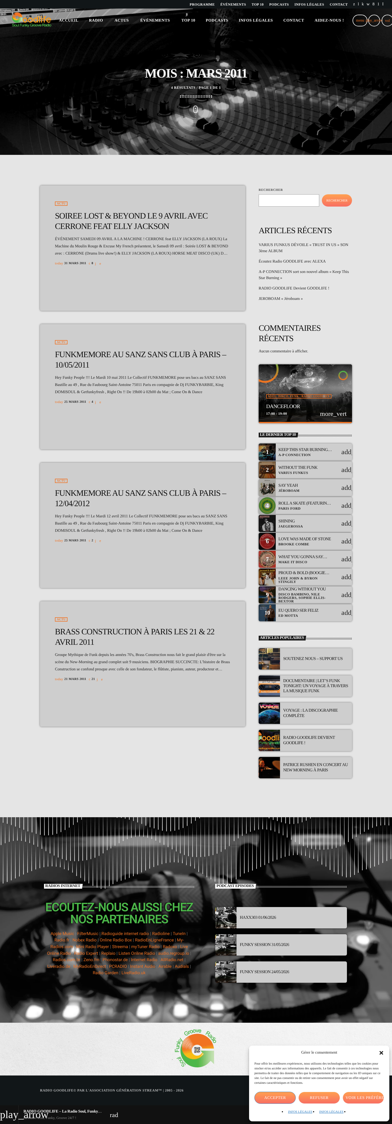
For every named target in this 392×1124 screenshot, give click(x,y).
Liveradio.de (58, 966)
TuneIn (179, 933)
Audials (182, 966)
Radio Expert (86, 953)
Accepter (275, 1098)
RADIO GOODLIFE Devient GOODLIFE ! (294, 288)
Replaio (108, 953)
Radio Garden (105, 972)
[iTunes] (368, 4)
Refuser (319, 1098)
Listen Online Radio (137, 953)
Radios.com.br (66, 959)
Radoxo (170, 946)
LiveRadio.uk (133, 972)
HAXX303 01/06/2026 (258, 917)
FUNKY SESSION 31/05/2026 (264, 944)
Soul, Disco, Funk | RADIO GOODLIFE (299, 396)
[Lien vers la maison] (31, 20)
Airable (165, 966)
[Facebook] (374, 4)
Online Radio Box (116, 939)
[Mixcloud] (363, 4)
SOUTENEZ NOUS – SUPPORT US (313, 658)
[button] (381, 1052)
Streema (120, 946)
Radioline (161, 933)
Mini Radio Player (92, 946)
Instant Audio (142, 966)
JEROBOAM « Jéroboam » (281, 299)
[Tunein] (358, 4)
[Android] (378, 4)
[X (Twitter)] (354, 4)
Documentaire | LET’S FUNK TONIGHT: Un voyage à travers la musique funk (315, 686)
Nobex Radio (85, 939)
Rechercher (271, 190)
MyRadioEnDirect (89, 966)
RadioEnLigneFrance (154, 939)
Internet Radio (144, 959)
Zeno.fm (91, 959)
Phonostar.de (115, 959)
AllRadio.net (172, 959)
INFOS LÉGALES (300, 1112)
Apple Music (62, 933)
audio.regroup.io (173, 953)
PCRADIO (118, 966)
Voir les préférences (365, 1098)
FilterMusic (87, 933)
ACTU (61, 203)
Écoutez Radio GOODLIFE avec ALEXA (292, 261)
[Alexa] (383, 4)
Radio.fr (61, 939)
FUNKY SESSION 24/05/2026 (264, 972)
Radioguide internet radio (125, 933)
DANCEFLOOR (283, 406)
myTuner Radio (145, 946)
